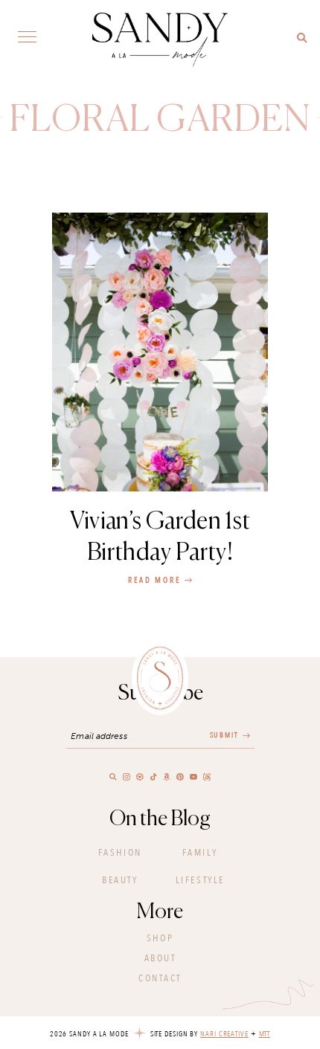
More (160, 912)
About (160, 958)
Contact (160, 978)
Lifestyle (200, 880)
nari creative (224, 1034)
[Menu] (27, 36)
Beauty (120, 880)
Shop (160, 938)
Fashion (120, 852)
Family (200, 852)
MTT (265, 1034)
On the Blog (160, 819)
